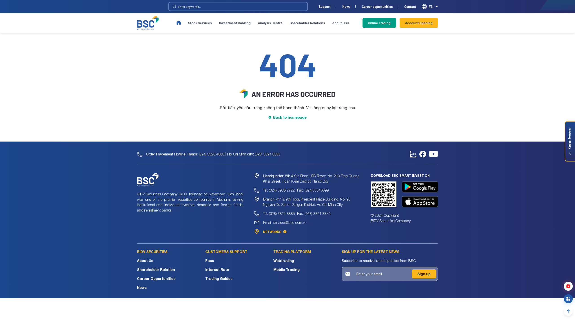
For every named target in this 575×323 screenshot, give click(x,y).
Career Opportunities (156, 278)
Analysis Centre (270, 23)
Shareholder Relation (156, 269)
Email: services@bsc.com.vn (285, 222)
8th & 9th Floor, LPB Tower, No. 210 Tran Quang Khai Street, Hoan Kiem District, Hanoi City (311, 178)
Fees (209, 260)
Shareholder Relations (307, 23)
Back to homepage (290, 117)
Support (325, 6)
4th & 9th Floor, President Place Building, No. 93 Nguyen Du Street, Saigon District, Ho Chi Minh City (306, 202)
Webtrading (283, 260)
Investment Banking (235, 23)
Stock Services (200, 23)
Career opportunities (377, 6)
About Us (145, 260)
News (346, 6)
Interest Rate (217, 269)
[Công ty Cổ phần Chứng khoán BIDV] (148, 23)
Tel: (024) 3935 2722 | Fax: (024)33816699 (296, 190)
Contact (410, 6)
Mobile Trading (286, 269)
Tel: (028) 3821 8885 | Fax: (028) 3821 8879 (296, 214)
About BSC (340, 23)
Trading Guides (218, 278)
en (431, 6)
